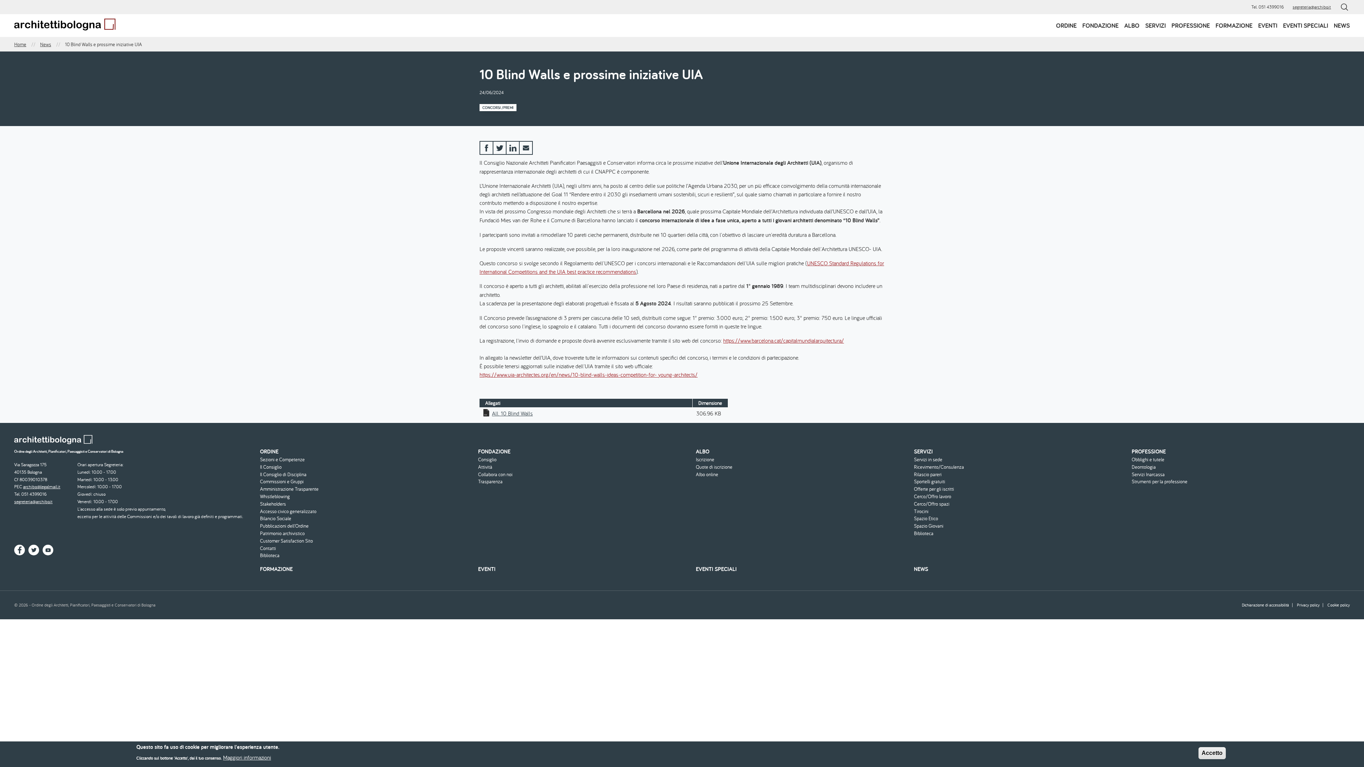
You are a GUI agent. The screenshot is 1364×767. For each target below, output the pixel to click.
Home (20, 44)
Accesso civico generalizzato (288, 511)
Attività (485, 467)
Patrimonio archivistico (282, 534)
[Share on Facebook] (486, 148)
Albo (1132, 25)
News (1342, 25)
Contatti (268, 548)
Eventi (1267, 25)
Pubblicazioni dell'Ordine (284, 526)
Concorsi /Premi (498, 107)
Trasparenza (490, 482)
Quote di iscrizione (714, 467)
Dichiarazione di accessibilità (1265, 605)
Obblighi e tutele (1148, 460)
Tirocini (921, 511)
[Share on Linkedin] (513, 148)
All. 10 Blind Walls (512, 413)
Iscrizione (705, 460)
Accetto (1212, 753)
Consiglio (487, 460)
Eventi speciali (1305, 25)
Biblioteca (270, 556)
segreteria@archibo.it (1312, 7)
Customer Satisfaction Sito (286, 541)
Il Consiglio (271, 467)
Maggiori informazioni (247, 757)
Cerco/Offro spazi (931, 504)
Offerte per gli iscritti (934, 489)
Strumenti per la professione (1159, 482)
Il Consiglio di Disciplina (283, 475)
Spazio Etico (926, 519)
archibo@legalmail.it (41, 487)
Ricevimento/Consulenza (939, 467)
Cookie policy (1338, 605)
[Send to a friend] (526, 148)
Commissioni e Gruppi (282, 482)
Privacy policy (1308, 605)
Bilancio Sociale (275, 519)
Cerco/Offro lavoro (932, 497)
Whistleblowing (275, 497)
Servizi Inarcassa (1148, 475)
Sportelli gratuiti (929, 482)
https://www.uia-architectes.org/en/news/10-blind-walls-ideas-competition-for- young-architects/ (589, 374)
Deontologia (1144, 467)
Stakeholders (273, 504)
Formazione (1234, 25)
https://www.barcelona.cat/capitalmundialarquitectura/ (783, 340)
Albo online (707, 475)
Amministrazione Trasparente (289, 489)
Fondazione (1100, 25)
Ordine (1066, 25)
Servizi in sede (928, 460)
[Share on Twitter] (499, 148)
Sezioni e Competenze (282, 460)
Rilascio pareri (928, 475)
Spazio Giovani (928, 526)
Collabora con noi (495, 475)
